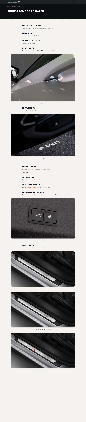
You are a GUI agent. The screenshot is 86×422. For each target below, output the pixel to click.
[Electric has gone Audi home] (13, 2)
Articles (68, 1)
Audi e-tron (13, 6)
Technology (58, 1)
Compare (73, 1)
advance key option (32, 179)
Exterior (18, 6)
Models (52, 1)
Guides (63, 1)
